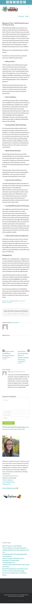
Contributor (6, 301)
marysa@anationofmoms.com (10, 475)
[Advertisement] (16, 523)
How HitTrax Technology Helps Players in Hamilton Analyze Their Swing (23, 355)
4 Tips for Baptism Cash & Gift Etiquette (14, 548)
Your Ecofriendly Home (8, 482)
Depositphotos (21, 596)
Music (20, 301)
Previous (21, 16)
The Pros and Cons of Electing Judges (13, 571)
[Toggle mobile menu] (29, 7)
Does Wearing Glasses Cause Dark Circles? (15, 569)
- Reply (23, 371)
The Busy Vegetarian (7, 480)
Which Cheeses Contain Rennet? (12, 546)
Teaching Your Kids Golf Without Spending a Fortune (8, 353)
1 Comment (9, 302)
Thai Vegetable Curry (8, 562)
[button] (3, 350)
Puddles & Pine (6, 484)
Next (26, 16)
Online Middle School (8, 488)
